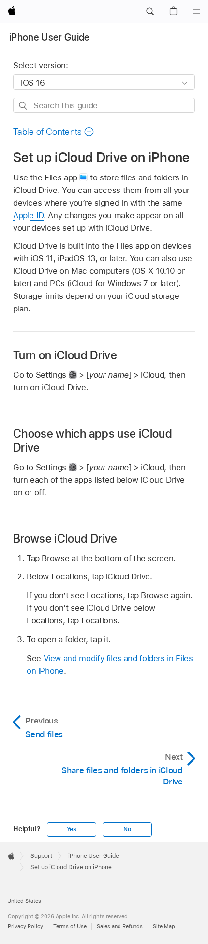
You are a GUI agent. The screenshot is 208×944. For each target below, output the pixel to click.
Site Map (164, 926)
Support (41, 856)
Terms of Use (70, 926)
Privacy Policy (25, 926)
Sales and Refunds (120, 926)
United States (24, 901)
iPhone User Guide (49, 37)
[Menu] (196, 11)
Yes (71, 829)
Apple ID (28, 215)
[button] (150, 11)
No (127, 829)
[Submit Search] (23, 106)
